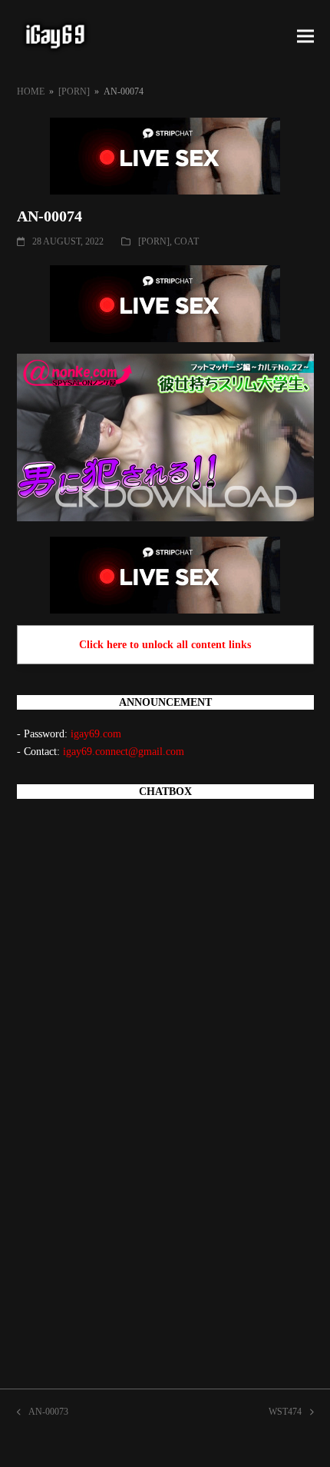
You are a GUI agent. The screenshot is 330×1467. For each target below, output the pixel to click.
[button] (305, 36)
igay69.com (96, 734)
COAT (186, 241)
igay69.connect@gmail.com (123, 751)
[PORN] (154, 241)
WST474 (285, 1413)
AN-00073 (43, 1413)
